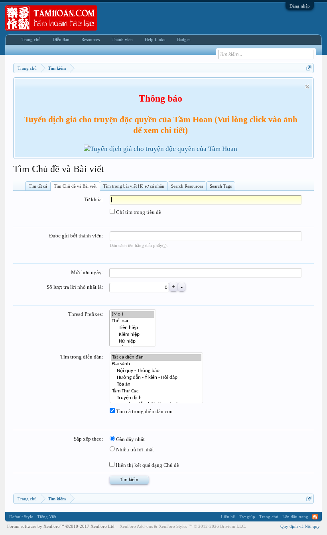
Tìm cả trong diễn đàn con (144, 411)
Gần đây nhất (130, 439)
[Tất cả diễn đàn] (156, 357)
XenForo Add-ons (136, 526)
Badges (183, 39)
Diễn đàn (61, 39)
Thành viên (122, 39)
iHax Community (163, 514)
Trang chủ (31, 39)
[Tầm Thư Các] (156, 391)
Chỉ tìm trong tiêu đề (138, 212)
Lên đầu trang (295, 516)
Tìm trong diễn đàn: (81, 357)
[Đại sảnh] (156, 364)
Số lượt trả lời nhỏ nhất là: (75, 287)
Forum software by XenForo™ (61, 526)
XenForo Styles (173, 526)
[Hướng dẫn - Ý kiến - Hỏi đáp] (156, 377)
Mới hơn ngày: (87, 272)
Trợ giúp (247, 516)
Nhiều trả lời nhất (134, 450)
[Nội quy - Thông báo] (156, 371)
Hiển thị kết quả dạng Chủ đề (146, 465)
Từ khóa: (93, 199)
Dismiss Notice (307, 87)
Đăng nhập (300, 6)
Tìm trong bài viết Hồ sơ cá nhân (133, 186)
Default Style (21, 516)
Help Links (155, 39)
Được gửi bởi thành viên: (76, 236)
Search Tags (221, 186)
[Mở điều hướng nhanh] (308, 68)
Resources (90, 39)
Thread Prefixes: (85, 314)
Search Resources (187, 186)
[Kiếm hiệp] (132, 334)
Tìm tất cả (38, 186)
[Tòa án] (156, 384)
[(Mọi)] (132, 314)
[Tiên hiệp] (132, 328)
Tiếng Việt (46, 516)
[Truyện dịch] (156, 398)
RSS (315, 516)
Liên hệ (228, 516)
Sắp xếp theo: (88, 439)
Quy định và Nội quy (300, 526)
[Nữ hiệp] (132, 341)
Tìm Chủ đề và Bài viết (75, 186)
